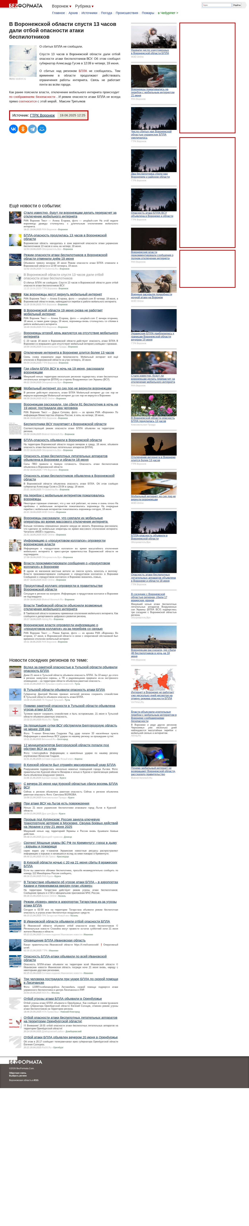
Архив (73, 13)
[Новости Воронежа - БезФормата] (22, 4)
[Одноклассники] (23, 129)
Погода (106, 13)
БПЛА (83, 71)
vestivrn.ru (21, 79)
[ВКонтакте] (13, 129)
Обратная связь (17, 1073)
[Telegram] (32, 129)
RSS (36, 1080)
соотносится (28, 101)
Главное (58, 13)
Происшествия (127, 13)
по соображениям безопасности (32, 97)
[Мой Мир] (42, 129)
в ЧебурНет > (168, 13)
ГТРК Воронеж (42, 115)
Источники (89, 13)
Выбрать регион (18, 1075)
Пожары (148, 13)
